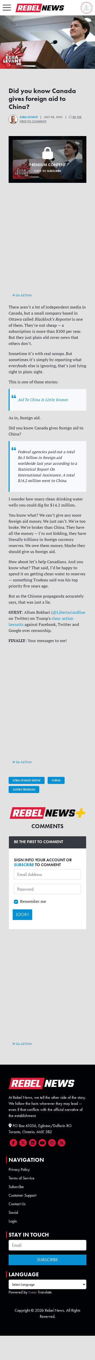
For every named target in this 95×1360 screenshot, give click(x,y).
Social (13, 1212)
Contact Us (17, 1204)
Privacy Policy (19, 1169)
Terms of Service (21, 1178)
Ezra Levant (29, 117)
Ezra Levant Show (27, 780)
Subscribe (16, 1186)
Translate (45, 1292)
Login (13, 1221)
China (56, 780)
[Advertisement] (47, 242)
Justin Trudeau (24, 789)
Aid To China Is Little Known (43, 399)
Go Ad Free (23, 295)
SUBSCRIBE (24, 864)
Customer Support (22, 1195)
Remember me (33, 901)
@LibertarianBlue (68, 612)
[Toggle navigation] (7, 8)
